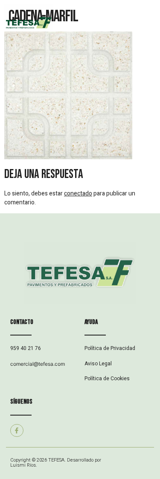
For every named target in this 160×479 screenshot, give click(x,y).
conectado (78, 193)
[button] (120, 23)
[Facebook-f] (16, 430)
